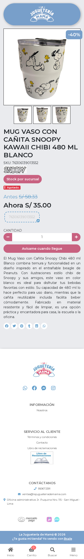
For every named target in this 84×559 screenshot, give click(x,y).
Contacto (42, 442)
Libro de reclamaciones (42, 448)
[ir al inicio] (44, 375)
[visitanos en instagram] (53, 388)
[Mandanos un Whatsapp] (25, 388)
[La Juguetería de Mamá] (42, 14)
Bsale (68, 538)
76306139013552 (22, 217)
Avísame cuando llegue (42, 249)
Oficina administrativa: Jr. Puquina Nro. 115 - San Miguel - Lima (43, 501)
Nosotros (42, 410)
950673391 (44, 488)
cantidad (13, 230)
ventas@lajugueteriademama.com (44, 494)
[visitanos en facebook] (34, 388)
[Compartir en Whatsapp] (44, 326)
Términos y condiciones (42, 437)
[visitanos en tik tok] (62, 388)
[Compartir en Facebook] (7, 326)
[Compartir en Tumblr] (29, 326)
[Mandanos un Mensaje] (43, 388)
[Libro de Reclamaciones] (42, 457)
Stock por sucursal (23, 179)
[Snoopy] (15, 169)
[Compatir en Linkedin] (36, 326)
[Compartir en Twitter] (14, 326)
